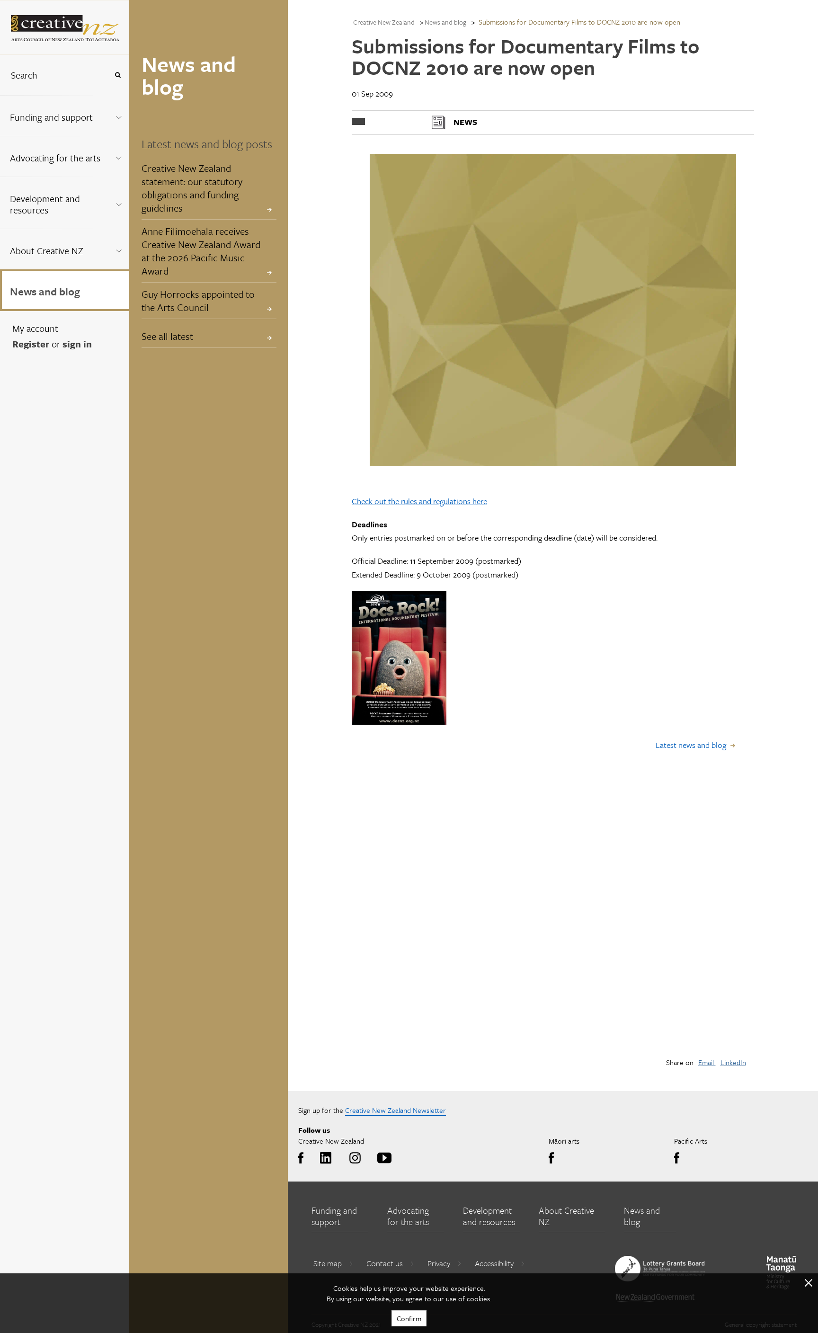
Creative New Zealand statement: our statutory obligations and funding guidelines (192, 188)
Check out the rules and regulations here (419, 501)
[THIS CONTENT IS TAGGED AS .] (358, 121)
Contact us (384, 1263)
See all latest (167, 336)
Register (30, 344)
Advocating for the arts (55, 158)
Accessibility (494, 1263)
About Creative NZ (46, 251)
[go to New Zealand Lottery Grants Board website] (660, 1268)
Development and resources (45, 204)
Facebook (303, 1158)
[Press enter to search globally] (117, 75)
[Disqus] (553, 915)
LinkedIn (733, 1062)
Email (707, 1062)
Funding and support (51, 117)
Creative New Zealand (384, 22)
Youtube (382, 1158)
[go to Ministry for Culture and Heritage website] (781, 1272)
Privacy (438, 1263)
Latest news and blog (691, 745)
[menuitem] (64, 115)
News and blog (45, 291)
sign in (77, 344)
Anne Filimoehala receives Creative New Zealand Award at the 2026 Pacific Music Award (201, 251)
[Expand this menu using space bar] (118, 115)
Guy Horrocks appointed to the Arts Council (198, 300)
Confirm (409, 1318)
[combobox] (54, 75)
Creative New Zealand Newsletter (395, 1110)
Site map (327, 1263)
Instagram (353, 1158)
